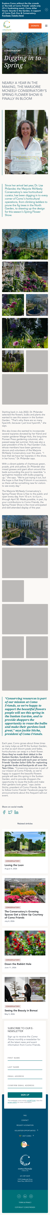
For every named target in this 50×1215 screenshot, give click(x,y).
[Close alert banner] (46, 9)
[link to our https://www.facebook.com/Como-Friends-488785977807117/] (19, 1196)
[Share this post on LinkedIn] (16, 812)
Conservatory (13, 861)
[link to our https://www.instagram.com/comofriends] (31, 1196)
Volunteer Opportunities (25, 1130)
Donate (35, 25)
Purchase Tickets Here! (13, 15)
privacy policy (12, 1102)
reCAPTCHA (31, 1100)
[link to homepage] (7, 25)
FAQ (25, 1116)
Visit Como (26, 1136)
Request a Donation (25, 1125)
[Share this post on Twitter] (10, 812)
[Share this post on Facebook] (4, 812)
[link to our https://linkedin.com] (25, 1196)
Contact (25, 1120)
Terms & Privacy (25, 1202)
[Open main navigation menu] (46, 26)
